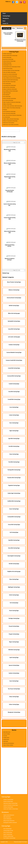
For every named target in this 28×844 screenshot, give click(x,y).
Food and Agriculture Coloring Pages (9, 85)
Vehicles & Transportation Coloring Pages (10, 120)
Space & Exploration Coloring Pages (9, 111)
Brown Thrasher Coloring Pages (14, 282)
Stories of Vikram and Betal (8, 745)
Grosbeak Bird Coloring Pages (14, 516)
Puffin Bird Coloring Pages (14, 649)
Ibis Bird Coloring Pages (14, 563)
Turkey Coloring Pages (14, 696)
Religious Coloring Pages (7, 104)
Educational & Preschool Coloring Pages (10, 76)
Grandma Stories (6, 737)
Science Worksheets (7, 818)
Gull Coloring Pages (14, 532)
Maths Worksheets (6, 94)
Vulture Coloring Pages (14, 704)
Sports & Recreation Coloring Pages (9, 113)
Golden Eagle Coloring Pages (14, 493)
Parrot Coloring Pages (14, 610)
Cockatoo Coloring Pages (14, 344)
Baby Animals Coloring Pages (8, 59)
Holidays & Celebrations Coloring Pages (10, 89)
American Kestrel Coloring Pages (14, 297)
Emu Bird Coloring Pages (14, 446)
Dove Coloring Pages (14, 423)
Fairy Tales (5, 735)
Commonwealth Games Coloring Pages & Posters (11, 66)
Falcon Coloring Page (14, 454)
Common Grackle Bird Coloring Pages (14, 360)
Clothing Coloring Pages (7, 63)
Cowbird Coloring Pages (14, 383)
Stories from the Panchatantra (8, 743)
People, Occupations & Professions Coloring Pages (12, 102)
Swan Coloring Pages (14, 681)
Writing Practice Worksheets (8, 820)
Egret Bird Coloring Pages (14, 438)
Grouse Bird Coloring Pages (14, 524)
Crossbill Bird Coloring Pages (14, 399)
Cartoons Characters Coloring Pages (9, 61)
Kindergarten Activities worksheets (10, 822)
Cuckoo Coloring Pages (14, 415)
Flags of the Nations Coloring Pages (9, 81)
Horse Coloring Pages (7, 832)
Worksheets (6, 18)
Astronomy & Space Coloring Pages (10, 803)
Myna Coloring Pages (14, 579)
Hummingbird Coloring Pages (14, 555)
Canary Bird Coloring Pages (14, 329)
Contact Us (5, 23)
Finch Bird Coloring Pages (14, 462)
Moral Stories (5, 741)
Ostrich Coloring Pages (14, 595)
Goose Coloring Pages (14, 509)
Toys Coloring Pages (6, 117)
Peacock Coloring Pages (14, 626)
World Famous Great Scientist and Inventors (11, 124)
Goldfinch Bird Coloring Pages (14, 501)
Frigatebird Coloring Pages (14, 485)
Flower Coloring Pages (7, 83)
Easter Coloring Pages (7, 834)
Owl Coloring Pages (14, 602)
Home (14, 8)
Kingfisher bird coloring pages (14, 571)
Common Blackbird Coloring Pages (14, 352)
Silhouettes (5, 109)
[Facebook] (13, 2)
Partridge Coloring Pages (14, 618)
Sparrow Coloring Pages (14, 665)
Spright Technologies (23, 841)
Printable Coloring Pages (8, 836)
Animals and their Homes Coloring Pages (10, 55)
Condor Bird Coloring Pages (14, 368)
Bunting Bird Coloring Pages (14, 321)
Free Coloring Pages (7, 828)
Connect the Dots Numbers (7, 68)
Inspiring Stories (6, 739)
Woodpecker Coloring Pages (14, 712)
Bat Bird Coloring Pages (14, 305)
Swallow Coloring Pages (14, 673)
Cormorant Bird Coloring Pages (14, 376)
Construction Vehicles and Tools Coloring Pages (11, 70)
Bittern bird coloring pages (14, 313)
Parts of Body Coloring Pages (8, 100)
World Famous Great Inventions (8, 122)
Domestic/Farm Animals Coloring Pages (10, 74)
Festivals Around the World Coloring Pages (10, 79)
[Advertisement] (15, 134)
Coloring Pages (6, 16)
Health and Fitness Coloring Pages (9, 87)
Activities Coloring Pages (7, 53)
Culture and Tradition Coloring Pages (9, 72)
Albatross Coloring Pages (14, 290)
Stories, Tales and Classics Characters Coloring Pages (12, 115)
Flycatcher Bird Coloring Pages (14, 477)
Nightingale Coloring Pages (14, 587)
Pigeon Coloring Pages (14, 642)
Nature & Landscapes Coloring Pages (9, 98)
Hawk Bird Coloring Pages (14, 540)
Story (4, 21)
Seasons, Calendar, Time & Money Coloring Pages (11, 107)
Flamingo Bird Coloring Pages (14, 469)
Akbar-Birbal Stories (6, 732)
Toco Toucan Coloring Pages (14, 688)
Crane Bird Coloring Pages (14, 391)
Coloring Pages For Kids (8, 830)
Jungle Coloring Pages (7, 92)
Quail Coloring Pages (14, 657)
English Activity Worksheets (8, 815)
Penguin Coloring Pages (14, 634)
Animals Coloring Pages (7, 57)
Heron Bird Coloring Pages (14, 548)
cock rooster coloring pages (14, 336)
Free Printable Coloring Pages (9, 838)
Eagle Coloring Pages (14, 430)
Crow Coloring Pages (14, 407)
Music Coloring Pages (7, 96)
